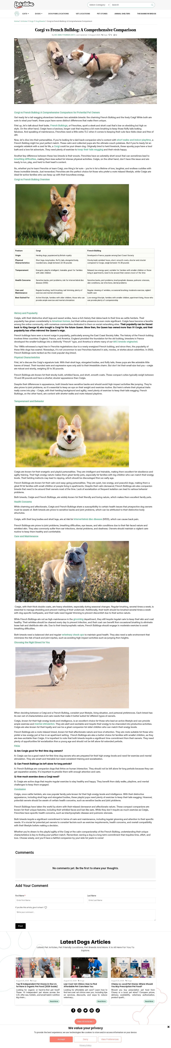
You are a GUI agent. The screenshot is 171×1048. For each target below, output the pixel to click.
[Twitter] (85, 1010)
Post (20, 926)
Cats (24, 13)
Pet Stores (102, 13)
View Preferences (110, 1039)
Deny (85, 1039)
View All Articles (85, 1021)
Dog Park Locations (58, 13)
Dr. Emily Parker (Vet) (64, 35)
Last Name (91, 896)
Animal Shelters (122, 13)
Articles (24, 21)
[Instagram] (79, 1010)
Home (16, 21)
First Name (20, 896)
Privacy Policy (85, 1045)
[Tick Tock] (98, 1010)
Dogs (38, 13)
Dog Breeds (40, 21)
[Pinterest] (92, 1010)
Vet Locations (83, 13)
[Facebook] (73, 1010)
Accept (61, 1039)
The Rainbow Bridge (146, 13)
